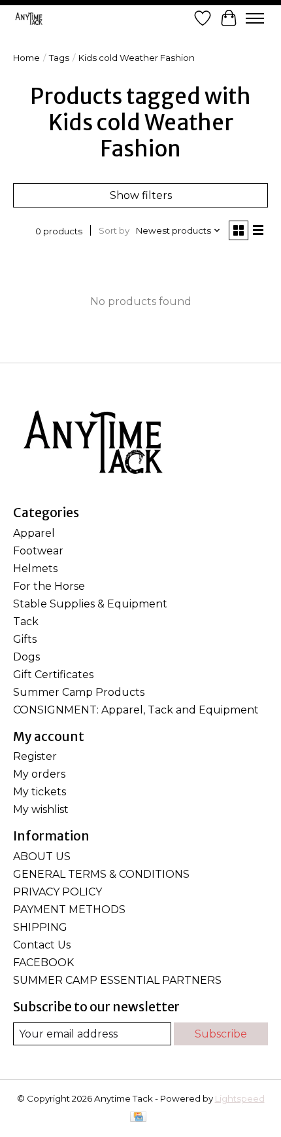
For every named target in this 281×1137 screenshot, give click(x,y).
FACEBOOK (43, 962)
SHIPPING (40, 927)
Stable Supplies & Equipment (90, 604)
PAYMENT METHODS (69, 909)
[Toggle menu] (255, 18)
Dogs (26, 657)
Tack (26, 621)
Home (26, 57)
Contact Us (42, 945)
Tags (59, 57)
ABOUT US (42, 856)
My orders (39, 774)
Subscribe (221, 1034)
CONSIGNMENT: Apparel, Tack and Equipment (136, 710)
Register (35, 756)
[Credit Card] (138, 1117)
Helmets (35, 568)
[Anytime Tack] (28, 18)
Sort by (114, 230)
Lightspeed (240, 1098)
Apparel (34, 533)
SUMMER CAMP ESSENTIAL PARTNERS (117, 980)
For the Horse (49, 586)
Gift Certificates (53, 674)
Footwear (38, 551)
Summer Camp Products (78, 692)
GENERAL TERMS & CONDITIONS (101, 874)
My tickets (39, 791)
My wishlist (41, 809)
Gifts (25, 639)
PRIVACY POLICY (57, 892)
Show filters (141, 195)
